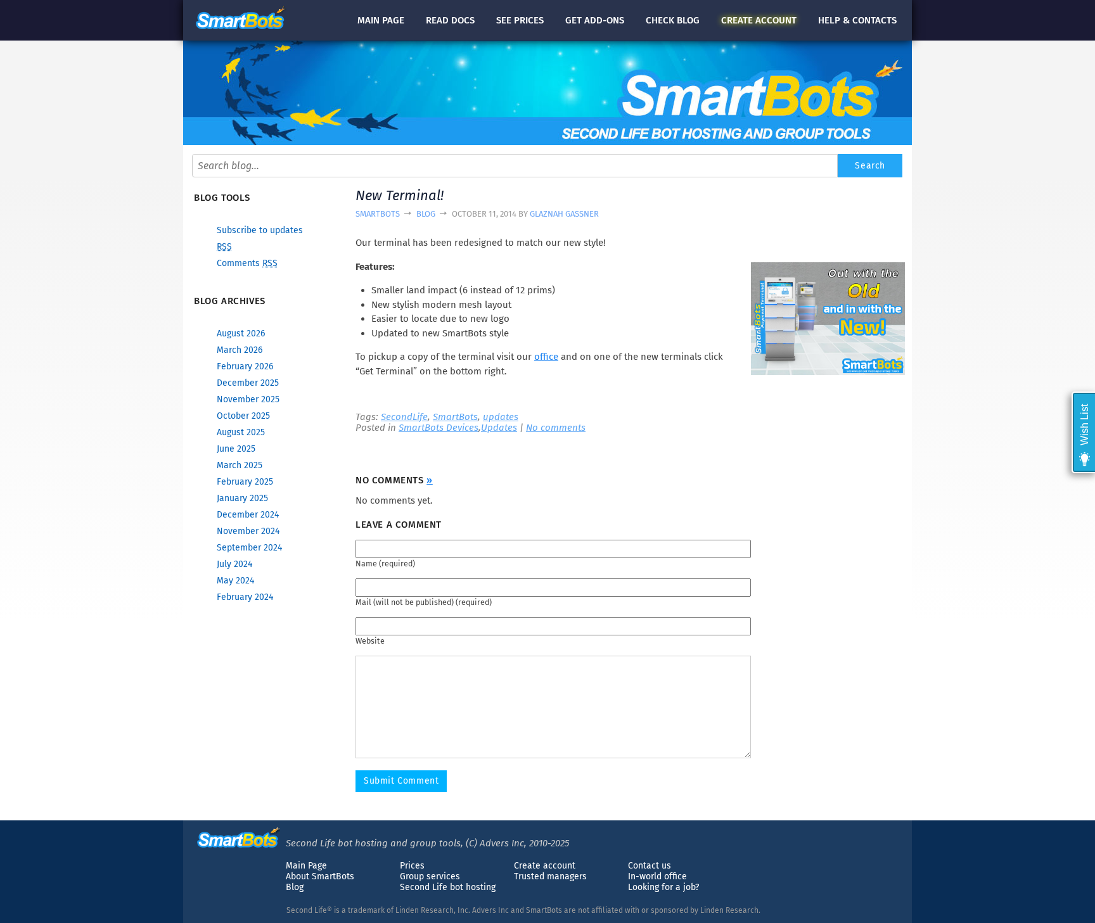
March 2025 (239, 465)
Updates (499, 427)
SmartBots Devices (438, 427)
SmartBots (377, 214)
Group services (430, 876)
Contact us (649, 865)
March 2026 (239, 350)
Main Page (306, 865)
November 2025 (248, 399)
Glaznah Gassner (564, 214)
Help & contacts (857, 20)
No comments (556, 427)
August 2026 (241, 333)
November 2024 (248, 531)
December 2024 (248, 514)
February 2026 (245, 366)
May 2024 (235, 580)
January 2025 (242, 498)
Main (380, 20)
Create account (544, 865)
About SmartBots (320, 876)
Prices (412, 865)
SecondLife (404, 417)
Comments (247, 263)
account (759, 20)
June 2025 (236, 448)
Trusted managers (550, 876)
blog (673, 20)
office (546, 356)
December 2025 (248, 383)
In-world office (657, 876)
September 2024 (249, 547)
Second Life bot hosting (448, 887)
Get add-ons (594, 20)
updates (500, 417)
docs (450, 20)
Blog (425, 214)
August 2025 (241, 432)
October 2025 (243, 416)
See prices (520, 20)
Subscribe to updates (260, 230)
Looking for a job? (663, 887)
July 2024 (234, 564)
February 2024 (245, 597)
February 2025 (245, 481)
